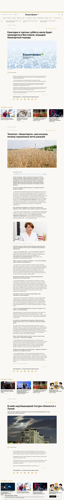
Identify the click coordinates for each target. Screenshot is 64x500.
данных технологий (20, 497)
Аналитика (46, 17)
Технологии (29, 17)
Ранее (14, 465)
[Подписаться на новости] (36, 99)
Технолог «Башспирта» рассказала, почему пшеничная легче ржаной (13, 21)
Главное (4, 17)
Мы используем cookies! (11, 495)
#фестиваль (15, 94)
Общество (19, 17)
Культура (34, 17)
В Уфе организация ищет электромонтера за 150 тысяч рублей (48, 21)
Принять (52, 496)
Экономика (14, 17)
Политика (9, 17)
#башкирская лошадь (21, 94)
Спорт (23, 17)
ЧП (25, 17)
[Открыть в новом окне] (14, 99)
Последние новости (57, 17)
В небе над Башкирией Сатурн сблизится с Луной (30, 21)
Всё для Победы (40, 17)
